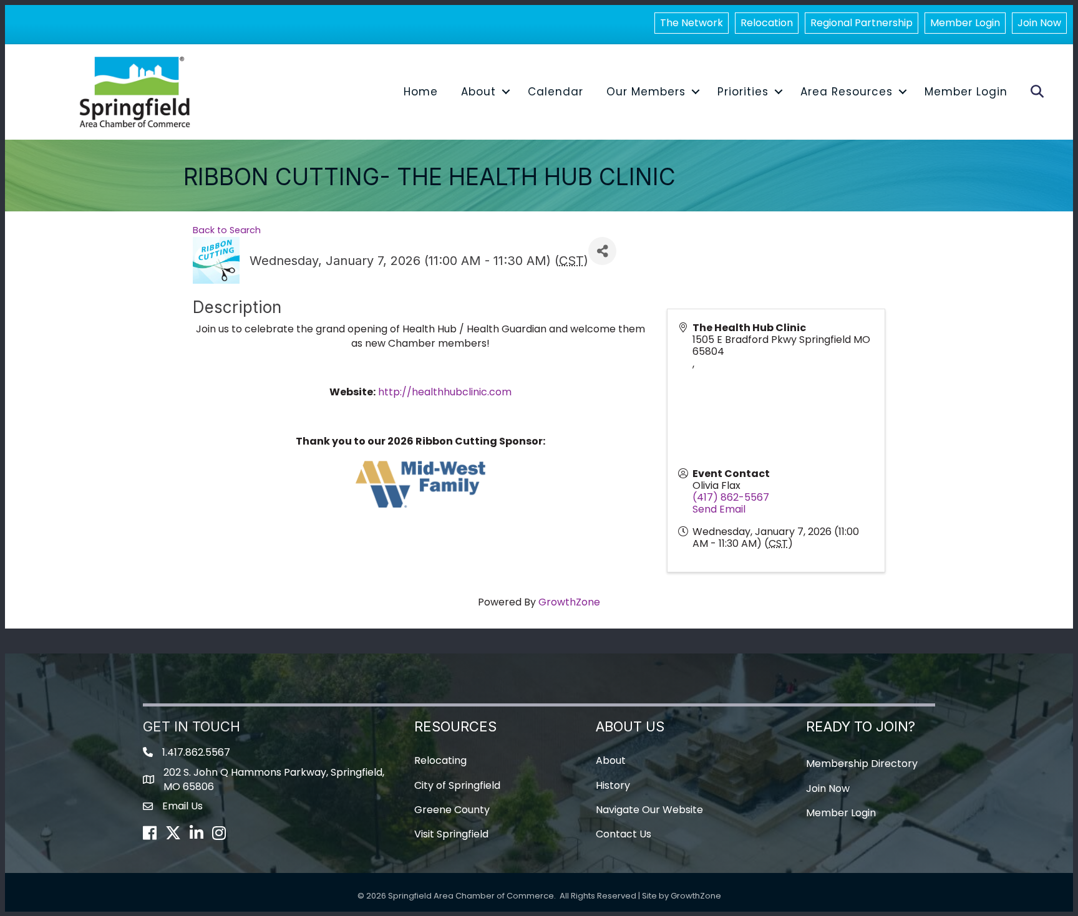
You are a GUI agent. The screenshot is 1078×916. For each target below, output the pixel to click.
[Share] (602, 251)
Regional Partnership (861, 23)
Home (421, 91)
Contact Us (623, 834)
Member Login (965, 23)
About (478, 91)
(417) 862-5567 (730, 497)
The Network (691, 23)
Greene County (452, 810)
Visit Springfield (451, 834)
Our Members (646, 91)
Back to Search (227, 230)
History (613, 785)
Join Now (1039, 23)
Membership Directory (862, 763)
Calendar (555, 91)
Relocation (767, 23)
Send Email (718, 509)
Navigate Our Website (649, 810)
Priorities (743, 91)
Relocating (440, 760)
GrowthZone (569, 602)
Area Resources (846, 91)
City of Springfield (457, 785)
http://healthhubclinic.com (445, 392)
